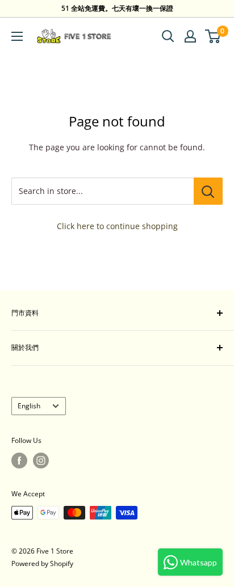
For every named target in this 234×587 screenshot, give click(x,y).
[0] (213, 36)
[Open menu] (17, 36)
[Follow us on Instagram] (41, 460)
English (29, 405)
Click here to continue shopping (117, 226)
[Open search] (168, 36)
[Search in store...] (208, 191)
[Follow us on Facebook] (19, 460)
